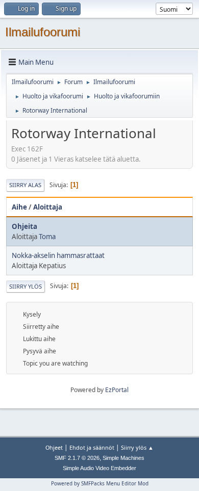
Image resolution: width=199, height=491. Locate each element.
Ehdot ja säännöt (91, 447)
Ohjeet (54, 447)
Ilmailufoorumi (42, 32)
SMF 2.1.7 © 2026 (77, 458)
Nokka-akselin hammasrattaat (58, 255)
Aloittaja (47, 207)
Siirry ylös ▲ (137, 447)
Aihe (19, 207)
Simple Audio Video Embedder (99, 468)
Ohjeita (24, 226)
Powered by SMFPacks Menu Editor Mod (99, 483)
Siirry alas (25, 185)
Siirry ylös (25, 286)
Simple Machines (123, 458)
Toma (47, 236)
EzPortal (117, 389)
